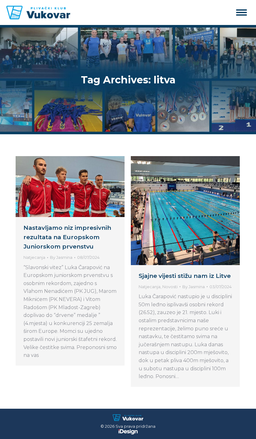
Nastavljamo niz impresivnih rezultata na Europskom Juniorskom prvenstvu (67, 237)
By (61, 257)
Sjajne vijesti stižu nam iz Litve (185, 275)
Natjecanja (34, 257)
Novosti (170, 286)
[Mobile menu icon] (241, 12)
